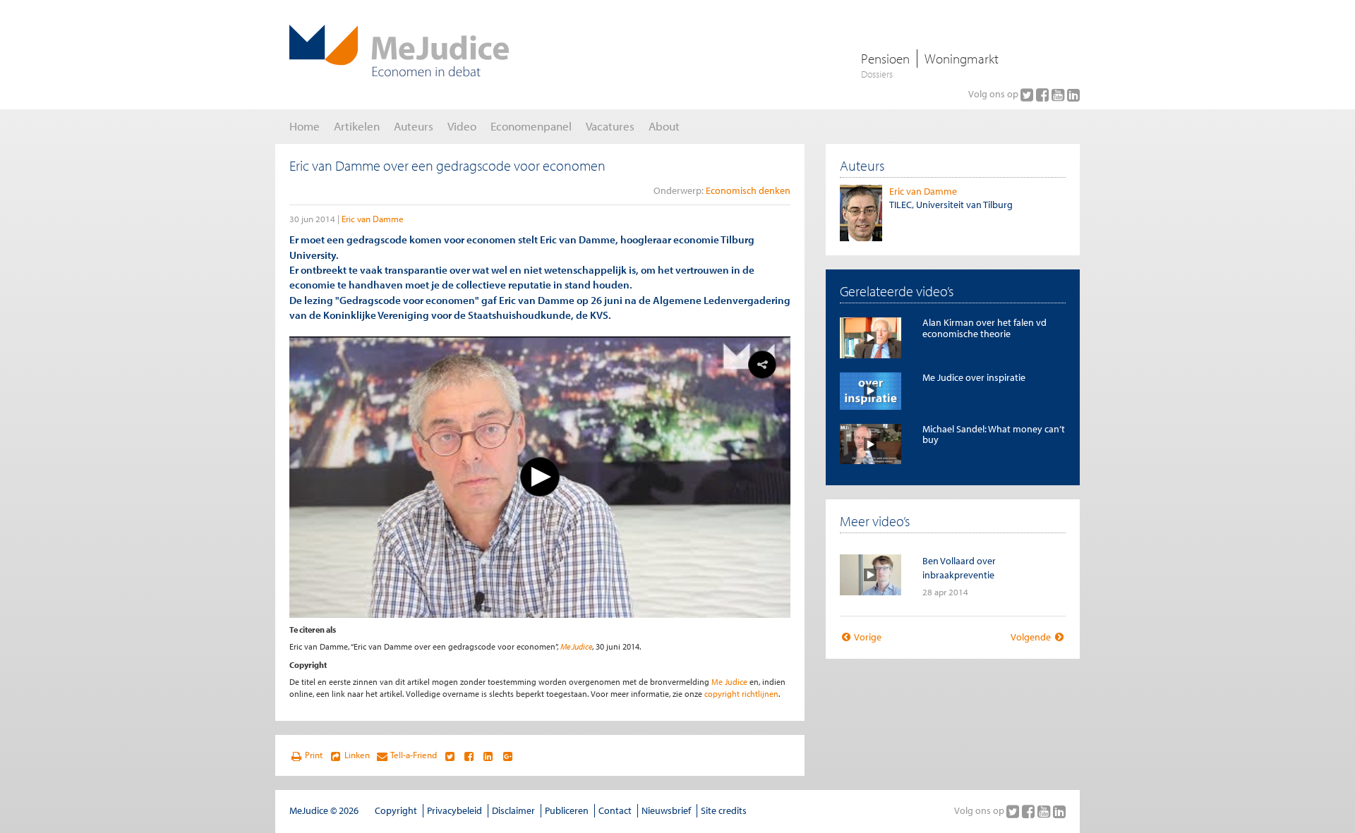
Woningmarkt (962, 58)
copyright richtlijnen (741, 693)
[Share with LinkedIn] (488, 755)
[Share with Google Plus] (507, 755)
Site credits (724, 810)
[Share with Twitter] (449, 755)
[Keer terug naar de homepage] (399, 50)
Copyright (396, 810)
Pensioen (885, 58)
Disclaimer (513, 810)
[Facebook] (1044, 94)
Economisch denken (748, 190)
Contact (615, 810)
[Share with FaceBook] (469, 755)
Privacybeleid (454, 810)
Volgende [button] (1032, 637)
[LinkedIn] (1073, 94)
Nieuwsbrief (666, 810)
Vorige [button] (867, 637)
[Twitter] (1028, 94)
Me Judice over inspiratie (973, 377)
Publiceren (567, 810)
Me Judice (576, 646)
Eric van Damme (373, 218)
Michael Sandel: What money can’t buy (993, 434)
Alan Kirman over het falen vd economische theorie (984, 327)
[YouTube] (1059, 94)
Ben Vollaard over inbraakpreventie (959, 567)
